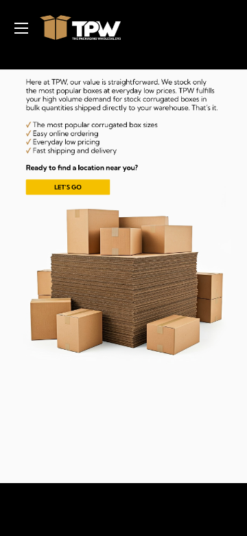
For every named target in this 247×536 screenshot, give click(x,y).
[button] (113, 138)
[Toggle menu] (21, 28)
